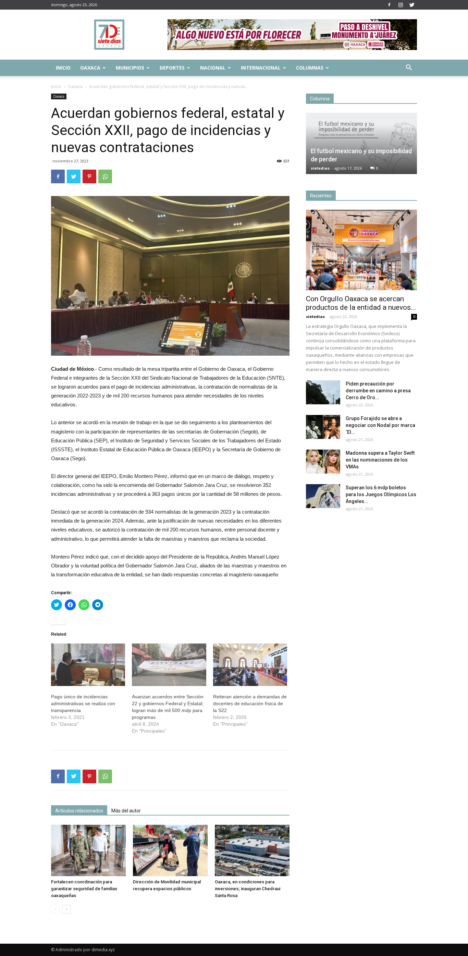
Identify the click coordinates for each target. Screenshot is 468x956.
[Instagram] (400, 5)
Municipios (130, 67)
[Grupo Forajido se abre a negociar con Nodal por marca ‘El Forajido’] (323, 427)
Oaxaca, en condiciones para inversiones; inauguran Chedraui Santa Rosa (247, 888)
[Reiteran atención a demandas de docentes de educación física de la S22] (250, 665)
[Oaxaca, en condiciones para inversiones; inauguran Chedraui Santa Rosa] (252, 850)
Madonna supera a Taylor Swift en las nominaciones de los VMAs (380, 459)
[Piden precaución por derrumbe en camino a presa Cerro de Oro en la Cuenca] (323, 392)
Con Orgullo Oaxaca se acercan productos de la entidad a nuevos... (361, 303)
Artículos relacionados (79, 810)
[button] (409, 68)
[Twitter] (412, 5)
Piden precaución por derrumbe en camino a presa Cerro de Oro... (378, 390)
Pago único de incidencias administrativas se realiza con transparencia (83, 703)
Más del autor (126, 810)
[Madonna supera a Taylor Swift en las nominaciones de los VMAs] (323, 462)
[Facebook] (389, 5)
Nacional (212, 67)
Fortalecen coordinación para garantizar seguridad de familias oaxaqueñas (84, 888)
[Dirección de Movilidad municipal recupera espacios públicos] (170, 850)
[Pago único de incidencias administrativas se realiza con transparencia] (88, 665)
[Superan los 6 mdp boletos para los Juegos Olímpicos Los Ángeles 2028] (323, 496)
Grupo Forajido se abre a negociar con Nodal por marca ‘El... (380, 425)
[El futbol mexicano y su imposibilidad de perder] (361, 143)
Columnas (309, 67)
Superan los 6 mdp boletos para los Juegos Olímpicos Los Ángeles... (381, 494)
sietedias (320, 168)
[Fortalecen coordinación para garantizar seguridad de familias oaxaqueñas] (88, 850)
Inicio (63, 67)
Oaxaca (90, 67)
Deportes (172, 67)
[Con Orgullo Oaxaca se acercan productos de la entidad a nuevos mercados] (361, 250)
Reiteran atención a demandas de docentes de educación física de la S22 (250, 703)
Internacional (261, 67)
